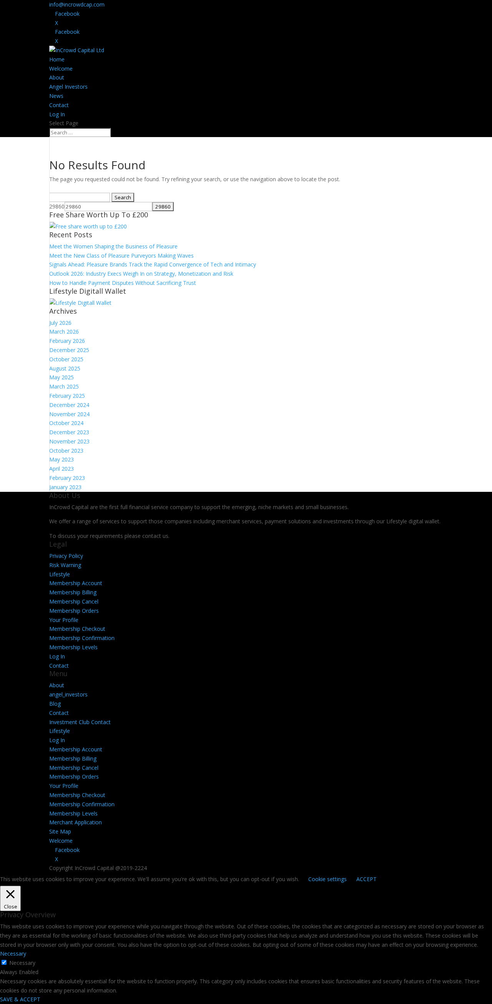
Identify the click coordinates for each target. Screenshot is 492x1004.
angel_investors (68, 694)
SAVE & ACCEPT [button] (20, 999)
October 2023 (66, 450)
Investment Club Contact (80, 722)
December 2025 (69, 350)
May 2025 (61, 377)
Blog (55, 703)
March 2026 (64, 331)
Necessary (22, 962)
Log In (57, 114)
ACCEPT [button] (366, 879)
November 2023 (69, 441)
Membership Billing (72, 592)
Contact (59, 105)
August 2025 (64, 368)
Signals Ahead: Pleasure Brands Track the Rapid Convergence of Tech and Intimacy (152, 264)
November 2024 (69, 414)
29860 (57, 206)
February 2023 (67, 477)
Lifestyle (59, 574)
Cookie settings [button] (327, 879)
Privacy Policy (66, 555)
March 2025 (64, 386)
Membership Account (75, 583)
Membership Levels (73, 647)
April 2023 (61, 468)
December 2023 (69, 432)
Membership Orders (74, 610)
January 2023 (65, 487)
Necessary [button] (13, 953)
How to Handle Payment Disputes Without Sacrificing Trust (122, 282)
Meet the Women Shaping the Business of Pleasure (113, 246)
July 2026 (60, 322)
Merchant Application (75, 822)
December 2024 (69, 405)
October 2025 (66, 359)
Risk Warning (65, 565)
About (56, 77)
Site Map (60, 831)
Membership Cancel (73, 601)
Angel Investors (68, 86)
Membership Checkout (77, 628)
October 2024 (66, 423)
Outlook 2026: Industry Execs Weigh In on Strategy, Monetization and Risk (141, 273)
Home (57, 59)
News (56, 95)
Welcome (61, 68)
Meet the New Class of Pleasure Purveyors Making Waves (121, 255)
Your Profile (63, 620)
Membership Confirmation (82, 638)
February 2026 (67, 340)
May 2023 (61, 459)
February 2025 (67, 395)
